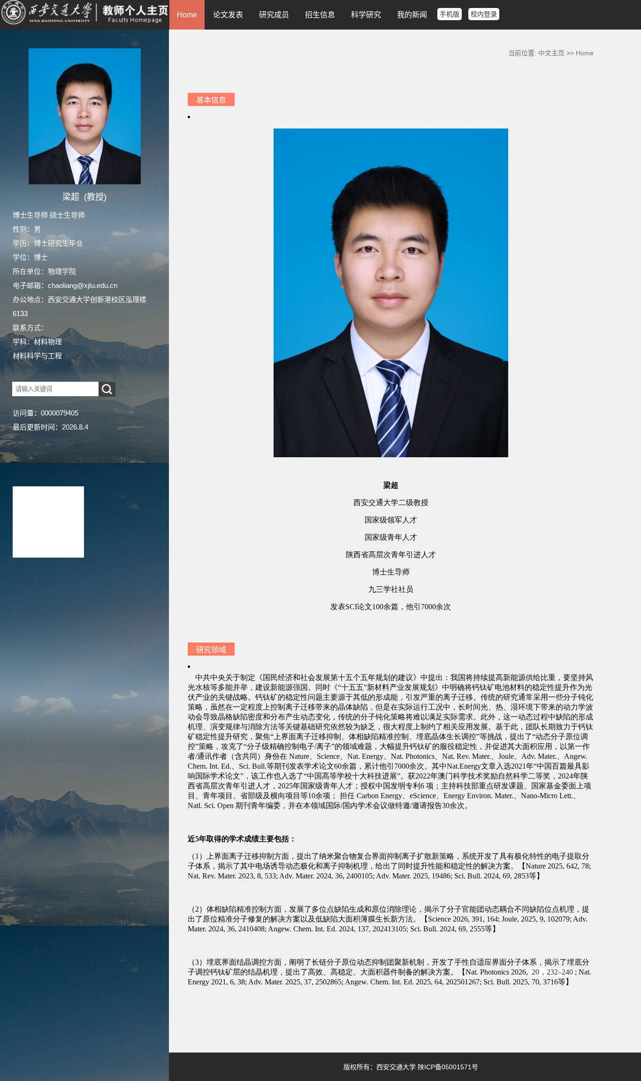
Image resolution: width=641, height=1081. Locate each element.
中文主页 (551, 53)
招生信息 (320, 15)
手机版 (449, 14)
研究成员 (274, 15)
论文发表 (228, 15)
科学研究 (366, 15)
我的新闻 (412, 15)
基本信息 (211, 100)
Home (187, 15)
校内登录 (484, 14)
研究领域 (211, 650)
